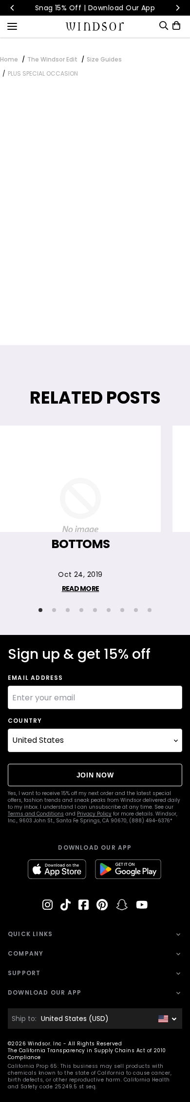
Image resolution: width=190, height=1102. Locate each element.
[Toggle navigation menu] (12, 25)
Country (25, 721)
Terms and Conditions (36, 813)
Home (9, 59)
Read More (80, 588)
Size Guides (104, 59)
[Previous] (13, 8)
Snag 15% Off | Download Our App (95, 8)
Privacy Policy (94, 813)
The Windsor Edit (52, 59)
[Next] (177, 8)
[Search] (163, 25)
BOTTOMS (80, 544)
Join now (95, 775)
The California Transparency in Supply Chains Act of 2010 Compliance (87, 1054)
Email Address (35, 678)
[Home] (95, 26)
